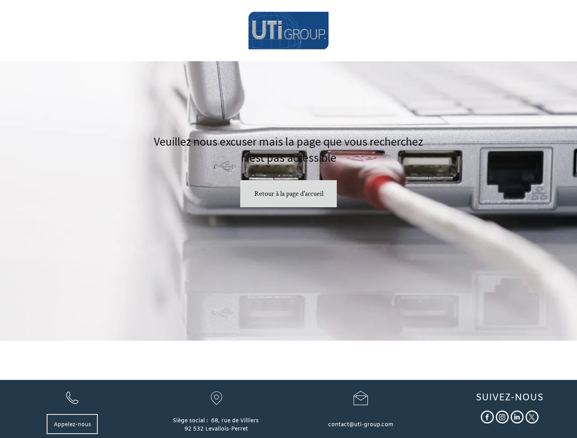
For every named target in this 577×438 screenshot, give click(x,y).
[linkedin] (517, 418)
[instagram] (502, 418)
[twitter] (532, 418)
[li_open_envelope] (361, 407)
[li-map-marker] (216, 407)
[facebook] (487, 418)
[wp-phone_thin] (72, 407)
